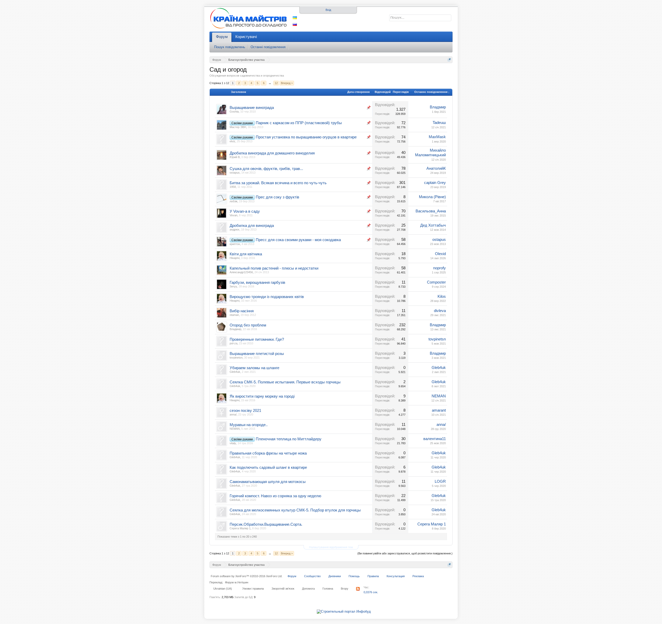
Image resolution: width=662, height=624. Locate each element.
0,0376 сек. (371, 592)
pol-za (233, 343)
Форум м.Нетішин (236, 582)
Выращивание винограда (252, 108)
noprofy (439, 268)
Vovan (233, 215)
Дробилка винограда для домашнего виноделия (272, 153)
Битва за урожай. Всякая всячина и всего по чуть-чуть (278, 183)
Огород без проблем (248, 325)
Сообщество (312, 576)
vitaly (233, 443)
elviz (232, 141)
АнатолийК (436, 168)
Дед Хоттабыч (433, 225)
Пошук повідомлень (229, 47)
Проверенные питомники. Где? (257, 339)
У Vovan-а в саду (245, 211)
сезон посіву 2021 (245, 410)
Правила (373, 576)
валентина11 (434, 439)
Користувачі (246, 36)
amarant (439, 410)
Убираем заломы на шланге (254, 368)
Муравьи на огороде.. (249, 425)
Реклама (418, 576)
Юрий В (235, 157)
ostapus (235, 172)
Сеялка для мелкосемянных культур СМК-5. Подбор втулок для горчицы (295, 510)
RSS (358, 589)
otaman (234, 314)
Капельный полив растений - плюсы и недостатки (274, 268)
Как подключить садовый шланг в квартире (268, 467)
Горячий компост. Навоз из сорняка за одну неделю (275, 496)
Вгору (344, 588)
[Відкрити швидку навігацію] (449, 59)
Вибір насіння (242, 311)
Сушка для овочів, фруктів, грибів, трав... (266, 169)
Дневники (334, 576)
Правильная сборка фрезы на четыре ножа (268, 453)
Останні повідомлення (268, 47)
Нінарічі (234, 257)
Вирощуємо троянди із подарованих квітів (267, 297)
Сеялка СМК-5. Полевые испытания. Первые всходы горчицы (285, 382)
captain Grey (435, 183)
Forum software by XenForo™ (246, 576)
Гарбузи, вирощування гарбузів (257, 282)
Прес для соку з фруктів (277, 197)
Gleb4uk (235, 371)
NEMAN (439, 396)
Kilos (442, 296)
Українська (295, 17)
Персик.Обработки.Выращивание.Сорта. (266, 524)
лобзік (233, 201)
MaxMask (437, 137)
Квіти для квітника (246, 254)
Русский (295, 24)
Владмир (438, 107)
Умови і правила (253, 588)
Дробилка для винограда (252, 226)
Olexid (440, 254)
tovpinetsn (437, 339)
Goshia (234, 111)
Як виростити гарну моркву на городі (262, 396)
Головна (327, 588)
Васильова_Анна (431, 211)
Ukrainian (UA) (222, 588)
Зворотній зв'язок (283, 588)
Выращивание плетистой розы (257, 354)
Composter (436, 282)
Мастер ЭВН (238, 127)
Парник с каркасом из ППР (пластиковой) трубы (299, 123)
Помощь (354, 576)
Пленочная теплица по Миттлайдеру (288, 439)
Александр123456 (241, 272)
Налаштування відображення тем (331, 547)
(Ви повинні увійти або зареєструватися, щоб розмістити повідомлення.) (405, 553)
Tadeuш (439, 123)
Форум (222, 36)
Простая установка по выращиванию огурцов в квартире (306, 137)
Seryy (233, 286)
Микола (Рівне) (432, 197)
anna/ (233, 414)
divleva (440, 311)
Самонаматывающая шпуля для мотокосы (268, 482)
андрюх (234, 229)
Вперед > (287, 83)
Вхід (328, 9)
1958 (233, 186)
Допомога (308, 588)
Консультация (396, 576)
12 (276, 83)
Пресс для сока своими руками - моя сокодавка (298, 240)
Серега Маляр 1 (240, 528)
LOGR (440, 481)
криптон (235, 244)
